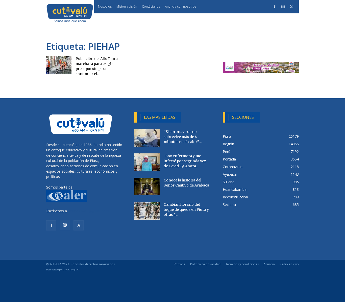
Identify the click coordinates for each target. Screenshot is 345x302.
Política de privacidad (205, 264)
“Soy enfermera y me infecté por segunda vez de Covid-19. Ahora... (185, 161)
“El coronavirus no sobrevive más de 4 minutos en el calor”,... (183, 136)
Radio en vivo (289, 264)
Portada (179, 264)
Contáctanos (151, 6)
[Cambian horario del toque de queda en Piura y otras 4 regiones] (147, 211)
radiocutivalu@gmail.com (88, 210)
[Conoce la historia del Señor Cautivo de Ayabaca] (147, 186)
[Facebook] (274, 6)
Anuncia (269, 264)
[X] (291, 6)
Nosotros (105, 6)
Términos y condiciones (242, 264)
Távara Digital (71, 269)
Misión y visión (126, 6)
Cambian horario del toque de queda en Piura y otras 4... (186, 209)
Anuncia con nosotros (180, 6)
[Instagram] (283, 6)
